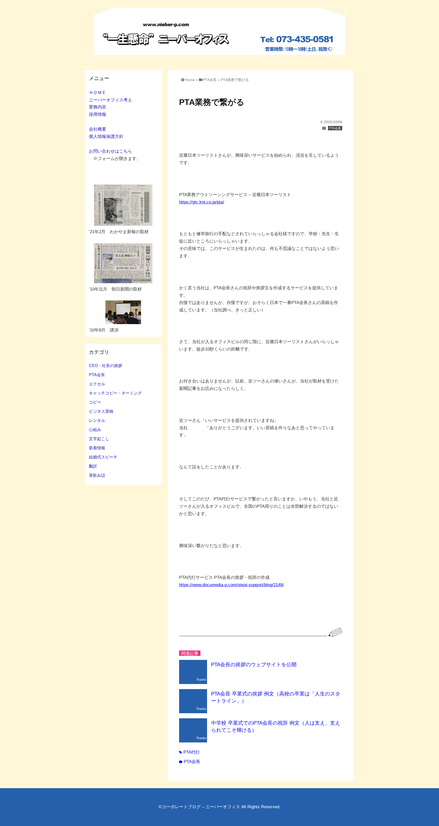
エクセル (97, 384)
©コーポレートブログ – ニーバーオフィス (199, 806)
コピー (95, 402)
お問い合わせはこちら (110, 151)
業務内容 (97, 107)
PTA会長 (335, 128)
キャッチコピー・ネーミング (115, 393)
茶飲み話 (97, 475)
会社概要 (97, 129)
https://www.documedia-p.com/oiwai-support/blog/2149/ (231, 584)
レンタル (97, 420)
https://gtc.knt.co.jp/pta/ (201, 202)
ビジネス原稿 (101, 411)
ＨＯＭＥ (97, 92)
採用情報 (97, 114)
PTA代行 (189, 752)
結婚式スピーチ (103, 457)
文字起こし (99, 438)
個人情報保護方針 (106, 136)
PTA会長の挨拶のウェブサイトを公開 (253, 664)
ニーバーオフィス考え (110, 100)
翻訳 (93, 466)
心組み (95, 429)
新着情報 (97, 448)
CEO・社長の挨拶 (105, 365)
